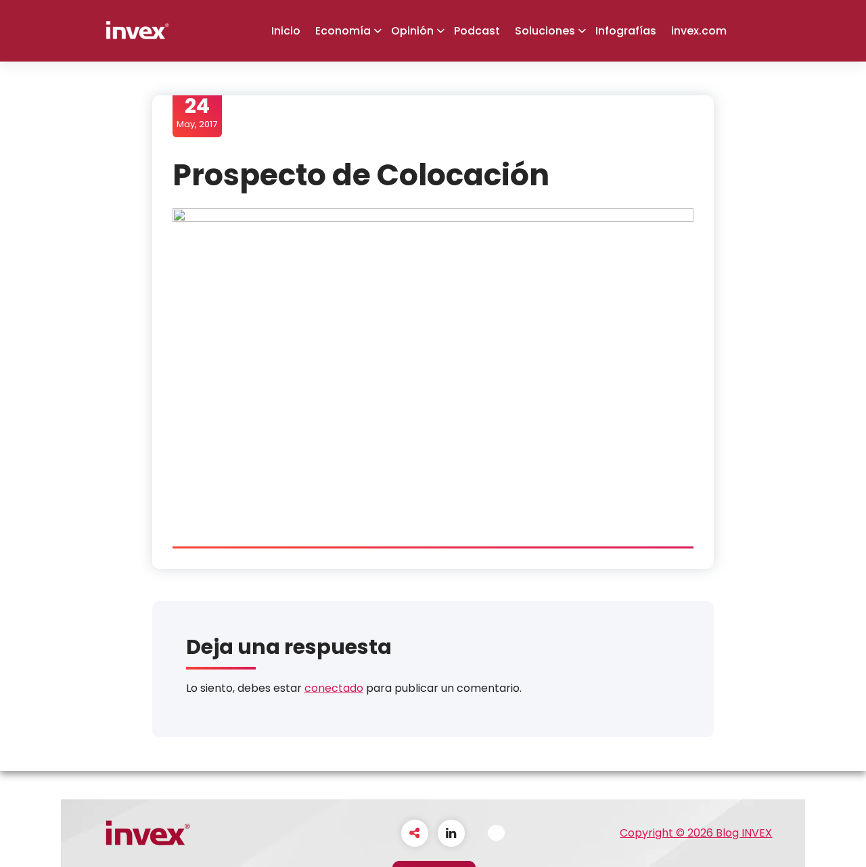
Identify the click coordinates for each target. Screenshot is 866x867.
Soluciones (545, 31)
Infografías (625, 31)
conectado (333, 688)
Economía (343, 31)
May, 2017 (197, 112)
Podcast (477, 31)
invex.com (699, 31)
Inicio (285, 31)
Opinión (412, 31)
